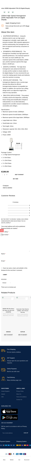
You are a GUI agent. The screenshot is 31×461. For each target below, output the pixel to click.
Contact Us (19, 399)
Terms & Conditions (21, 396)
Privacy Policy (20, 391)
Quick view (11, 339)
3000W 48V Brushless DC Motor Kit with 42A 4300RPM (8, 310)
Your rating (4, 231)
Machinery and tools (8, 315)
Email (3, 261)
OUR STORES (5, 388)
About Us (18, 394)
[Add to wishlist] (12, 298)
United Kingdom (5, 391)
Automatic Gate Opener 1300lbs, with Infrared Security (22, 310)
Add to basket (19, 174)
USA (2, 396)
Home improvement (8, 314)
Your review (5, 234)
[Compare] (6, 339)
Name (3, 253)
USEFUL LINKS (20, 388)
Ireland (3, 394)
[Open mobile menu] (1, 1)
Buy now (15, 178)
